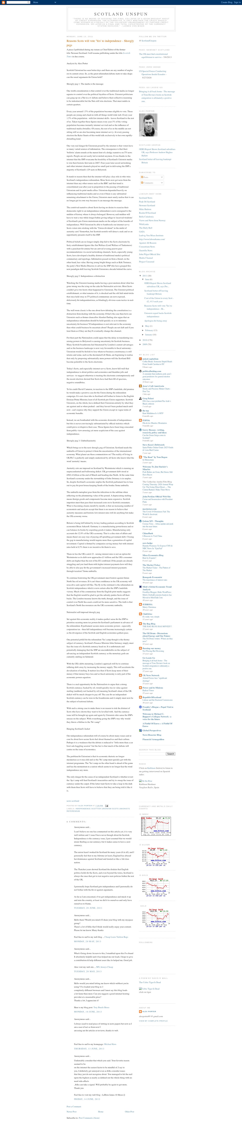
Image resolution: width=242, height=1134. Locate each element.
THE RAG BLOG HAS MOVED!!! (157, 626)
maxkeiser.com (150, 508)
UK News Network (151, 675)
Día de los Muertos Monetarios (155, 423)
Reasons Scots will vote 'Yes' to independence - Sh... (158, 307)
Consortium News (147, 246)
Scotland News (145, 197)
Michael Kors (110, 1044)
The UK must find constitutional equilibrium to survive (153, 55)
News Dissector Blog (152, 734)
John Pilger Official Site (149, 254)
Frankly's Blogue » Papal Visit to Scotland (158, 708)
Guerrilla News (145, 250)
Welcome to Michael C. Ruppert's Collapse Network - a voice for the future (157, 716)
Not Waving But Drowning (153, 651)
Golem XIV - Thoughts (153, 521)
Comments (148, 182)
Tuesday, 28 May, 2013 (88, 971)
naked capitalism (150, 358)
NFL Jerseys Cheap (104, 966)
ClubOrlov (147, 613)
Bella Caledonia (146, 216)
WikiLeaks (144, 224)
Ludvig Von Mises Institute (151, 235)
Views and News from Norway (152, 220)
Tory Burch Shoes (101, 1007)
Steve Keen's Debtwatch (153, 444)
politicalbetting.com (152, 371)
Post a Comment (74, 1106)
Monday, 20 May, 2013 (87, 941)
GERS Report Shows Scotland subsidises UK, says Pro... (157, 285)
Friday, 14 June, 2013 (87, 1099)
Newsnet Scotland (147, 205)
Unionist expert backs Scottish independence (158, 315)
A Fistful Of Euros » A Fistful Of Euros (157, 725)
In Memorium (148, 459)
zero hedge (148, 542)
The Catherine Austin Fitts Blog (157, 481)
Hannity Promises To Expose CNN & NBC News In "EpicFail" (158, 547)
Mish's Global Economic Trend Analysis (157, 588)
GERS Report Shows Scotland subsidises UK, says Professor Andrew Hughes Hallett (157, 152)
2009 (145, 344)
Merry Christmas (149, 607)
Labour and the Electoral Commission (158, 700)
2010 (145, 339)
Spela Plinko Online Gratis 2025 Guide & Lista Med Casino (158, 448)
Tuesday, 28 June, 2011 (88, 907)
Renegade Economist (152, 577)
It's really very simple (151, 616)
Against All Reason (147, 242)
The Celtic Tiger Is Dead (150, 982)
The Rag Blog (149, 623)
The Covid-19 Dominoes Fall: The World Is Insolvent (156, 512)
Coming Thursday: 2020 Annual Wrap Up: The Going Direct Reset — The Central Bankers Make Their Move (158, 487)
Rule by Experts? (149, 558)
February (149, 330)
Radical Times (148, 690)
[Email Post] (106, 806)
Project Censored (146, 261)
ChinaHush (148, 533)
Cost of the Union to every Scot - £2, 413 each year (159, 300)
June (147, 279)
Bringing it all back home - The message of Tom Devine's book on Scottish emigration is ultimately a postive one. (157, 96)
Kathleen (151, 768)
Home (100, 1111)
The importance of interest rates (155, 579)
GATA (142, 231)
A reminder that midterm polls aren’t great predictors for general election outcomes (157, 376)
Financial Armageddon (153, 739)
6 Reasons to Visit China (152, 536)
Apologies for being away (155, 320)
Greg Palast (148, 398)
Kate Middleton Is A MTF (153, 413)
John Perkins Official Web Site (157, 496)
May (147, 325)
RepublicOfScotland (152, 697)
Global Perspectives (152, 730)
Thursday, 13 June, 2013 (89, 1048)
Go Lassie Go (149, 657)
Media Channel (146, 257)
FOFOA (146, 420)
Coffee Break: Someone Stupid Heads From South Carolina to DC (157, 362)
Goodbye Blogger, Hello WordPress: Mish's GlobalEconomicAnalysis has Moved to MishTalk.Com (157, 595)
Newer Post (72, 1111)
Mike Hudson (145, 209)
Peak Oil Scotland (147, 201)
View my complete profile (153, 1021)
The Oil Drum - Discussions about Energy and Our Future (156, 634)
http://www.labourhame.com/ (152, 239)
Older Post (129, 1111)
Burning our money (152, 648)
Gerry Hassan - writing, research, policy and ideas (155, 431)
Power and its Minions (153, 687)
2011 (145, 275)
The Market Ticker (151, 564)
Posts (145, 177)
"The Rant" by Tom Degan (155, 457)
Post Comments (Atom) (89, 1117)
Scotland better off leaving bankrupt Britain (156, 292)
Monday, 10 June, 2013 (88, 1011)
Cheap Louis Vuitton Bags (116, 936)
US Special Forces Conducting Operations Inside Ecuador (152, 73)
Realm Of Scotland (147, 212)
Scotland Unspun (121, 14)
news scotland (73, 800)
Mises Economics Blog (153, 555)
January (149, 334)
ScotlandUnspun (149, 40)
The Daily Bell (145, 227)
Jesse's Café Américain (153, 385)
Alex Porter (149, 1011)
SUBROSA (147, 604)
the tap (146, 410)
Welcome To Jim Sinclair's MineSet (155, 468)
